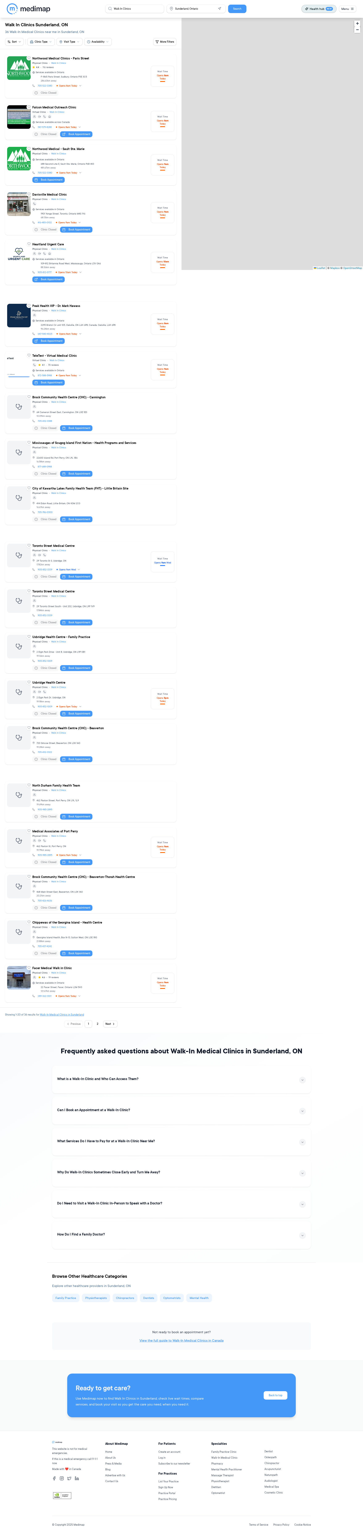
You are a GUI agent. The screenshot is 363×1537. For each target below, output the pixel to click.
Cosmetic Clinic (273, 1492)
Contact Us (111, 1481)
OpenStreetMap (352, 268)
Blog (107, 1469)
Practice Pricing (167, 1499)
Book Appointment (79, 134)
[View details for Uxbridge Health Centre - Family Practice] (90, 653)
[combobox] (41, 42)
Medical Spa (271, 1486)
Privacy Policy (281, 1524)
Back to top (275, 1395)
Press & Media (113, 1463)
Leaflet (320, 268)
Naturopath (271, 1475)
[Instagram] (62, 1478)
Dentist (268, 1451)
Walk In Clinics (58, 63)
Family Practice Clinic (224, 1452)
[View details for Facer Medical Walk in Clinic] (90, 983)
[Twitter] (69, 1478)
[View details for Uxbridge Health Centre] (90, 698)
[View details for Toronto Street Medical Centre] (90, 562)
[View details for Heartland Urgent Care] (90, 262)
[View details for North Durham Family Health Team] (90, 801)
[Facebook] (54, 1478)
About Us (110, 1457)
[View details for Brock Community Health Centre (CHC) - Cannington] (90, 413)
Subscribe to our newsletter (174, 1463)
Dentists (148, 1298)
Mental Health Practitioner (226, 1469)
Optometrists (171, 1298)
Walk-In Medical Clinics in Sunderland (62, 1014)
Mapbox (335, 268)
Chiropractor (271, 1463)
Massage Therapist (222, 1475)
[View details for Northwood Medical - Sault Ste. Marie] (90, 165)
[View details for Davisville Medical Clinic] (90, 212)
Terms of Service (258, 1524)
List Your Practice (168, 1481)
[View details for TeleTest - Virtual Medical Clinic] (90, 369)
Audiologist (271, 1481)
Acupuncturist (272, 1469)
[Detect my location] (219, 8)
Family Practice (65, 1298)
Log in (162, 1457)
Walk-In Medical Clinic (224, 1457)
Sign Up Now (165, 1487)
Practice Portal (166, 1493)
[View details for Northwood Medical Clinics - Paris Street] (90, 76)
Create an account (169, 1452)
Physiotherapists (96, 1298)
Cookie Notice (302, 1524)
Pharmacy (217, 1463)
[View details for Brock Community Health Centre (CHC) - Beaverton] (90, 744)
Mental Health (199, 1298)
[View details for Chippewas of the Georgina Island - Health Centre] (90, 938)
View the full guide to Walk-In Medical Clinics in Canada (181, 1340)
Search (237, 9)
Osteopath (270, 1457)
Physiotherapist (220, 1481)
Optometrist (218, 1493)
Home (108, 1452)
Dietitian (216, 1487)
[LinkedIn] (77, 1478)
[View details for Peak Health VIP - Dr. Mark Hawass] (90, 324)
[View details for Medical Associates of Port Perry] (90, 847)
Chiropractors (125, 1298)
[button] (357, 23)
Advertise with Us (115, 1475)
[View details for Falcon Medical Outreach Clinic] (90, 121)
